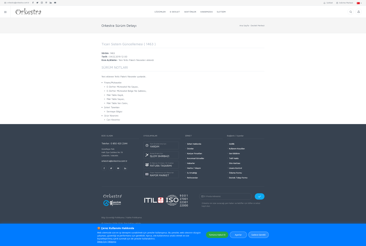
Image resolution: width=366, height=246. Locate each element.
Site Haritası (234, 163)
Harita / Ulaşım (194, 168)
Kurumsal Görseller (195, 158)
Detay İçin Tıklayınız (106, 241)
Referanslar (192, 177)
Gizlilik (231, 144)
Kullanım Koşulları (237, 148)
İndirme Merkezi (345, 3)
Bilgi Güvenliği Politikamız (113, 217)
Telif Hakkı (234, 158)
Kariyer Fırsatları (194, 153)
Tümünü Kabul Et (217, 234)
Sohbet (329, 3)
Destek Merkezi (257, 25)
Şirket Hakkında (194, 144)
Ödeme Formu (235, 172)
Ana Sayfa (244, 25)
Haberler (191, 163)
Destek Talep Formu (238, 177)
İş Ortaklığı (192, 172)
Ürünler (190, 148)
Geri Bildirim (234, 153)
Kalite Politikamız (134, 217)
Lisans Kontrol (235, 168)
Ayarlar (238, 234)
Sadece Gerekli (258, 234)
